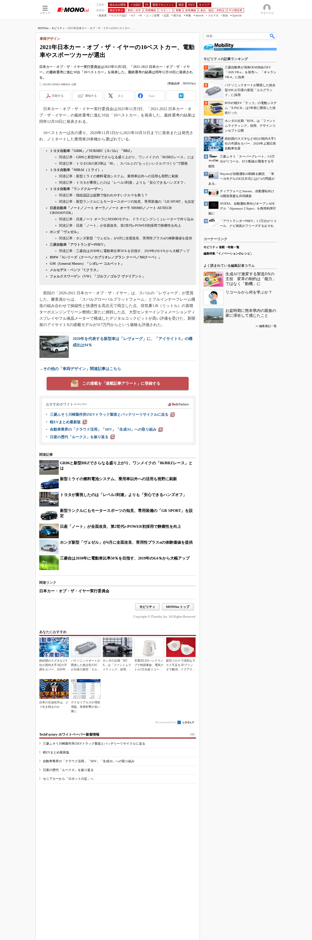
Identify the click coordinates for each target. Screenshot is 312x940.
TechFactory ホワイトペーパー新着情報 (69, 734)
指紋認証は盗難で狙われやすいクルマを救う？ (112, 195)
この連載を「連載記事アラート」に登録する (121, 383)
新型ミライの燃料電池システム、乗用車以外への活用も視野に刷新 (127, 176)
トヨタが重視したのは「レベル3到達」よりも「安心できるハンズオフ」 (131, 182)
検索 (272, 35)
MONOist (43, 28)
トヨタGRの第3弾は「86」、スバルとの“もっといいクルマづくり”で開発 (132, 163)
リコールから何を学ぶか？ (248, 292)
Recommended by (166, 722)
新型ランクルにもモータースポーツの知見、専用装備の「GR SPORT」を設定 (135, 201)
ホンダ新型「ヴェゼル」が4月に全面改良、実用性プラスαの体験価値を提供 (134, 238)
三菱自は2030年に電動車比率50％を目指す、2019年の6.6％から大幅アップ (133, 251)
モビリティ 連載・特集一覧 (221, 247)
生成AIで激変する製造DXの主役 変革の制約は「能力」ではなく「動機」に (250, 279)
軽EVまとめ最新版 (56, 752)
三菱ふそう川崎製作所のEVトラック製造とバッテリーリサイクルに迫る (94, 743)
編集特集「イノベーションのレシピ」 (228, 253)
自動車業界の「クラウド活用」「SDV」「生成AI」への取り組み (89, 761)
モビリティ (58, 28)
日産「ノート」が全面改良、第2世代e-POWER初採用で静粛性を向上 (128, 225)
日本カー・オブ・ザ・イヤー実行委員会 (74, 591)
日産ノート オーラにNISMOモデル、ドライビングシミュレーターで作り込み (135, 219)
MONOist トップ (177, 607)
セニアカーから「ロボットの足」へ (68, 779)
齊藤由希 (174, 83)
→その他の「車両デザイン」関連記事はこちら (80, 369)
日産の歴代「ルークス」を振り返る (68, 770)
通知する (91, 95)
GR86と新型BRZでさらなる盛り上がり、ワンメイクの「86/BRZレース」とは (135, 157)
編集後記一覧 (268, 326)
